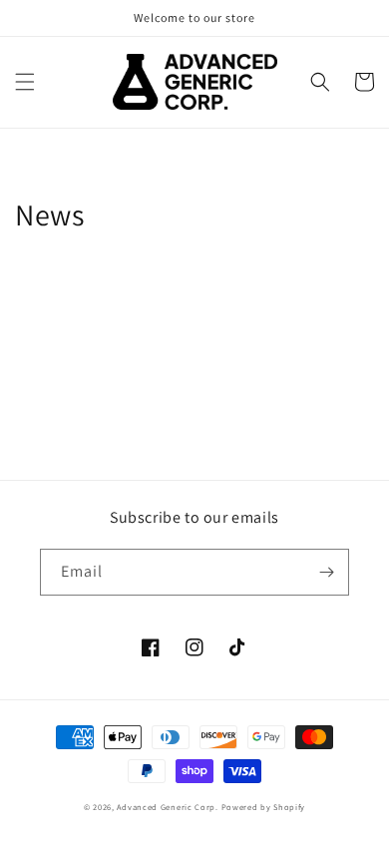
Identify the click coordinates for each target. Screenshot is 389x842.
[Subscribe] (326, 572)
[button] (25, 82)
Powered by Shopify (263, 806)
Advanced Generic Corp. (168, 806)
